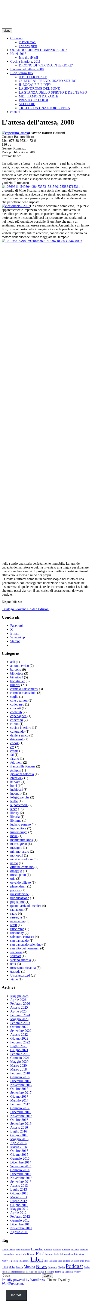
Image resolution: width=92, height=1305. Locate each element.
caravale (57, 1249)
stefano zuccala (20, 960)
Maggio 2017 (19, 1100)
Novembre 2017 (21, 1085)
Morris (19, 1267)
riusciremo (17, 929)
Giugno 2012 (19, 1205)
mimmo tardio (19, 851)
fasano (14, 758)
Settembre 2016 (20, 1123)
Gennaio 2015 (20, 1158)
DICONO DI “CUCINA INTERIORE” (46, 65)
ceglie (14, 696)
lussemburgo (18, 832)
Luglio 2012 (18, 1201)
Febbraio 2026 (20, 1003)
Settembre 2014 (20, 1166)
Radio (87, 1267)
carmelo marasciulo (23, 693)
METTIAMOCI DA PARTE (38, 96)
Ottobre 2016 (19, 1120)
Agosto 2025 (19, 1007)
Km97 (5, 1261)
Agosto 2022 (19, 1034)
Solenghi (49, 1272)
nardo (14, 863)
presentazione (19, 894)
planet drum (18, 886)
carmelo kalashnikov (24, 689)
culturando (17, 731)
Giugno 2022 (19, 1038)
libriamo (15, 820)
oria (12, 878)
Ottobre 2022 (19, 1027)
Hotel (40, 1253)
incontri (15, 793)
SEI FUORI (27, 104)
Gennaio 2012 (20, 1220)
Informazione (66, 1254)
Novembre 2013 (21, 1178)
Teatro (58, 1272)
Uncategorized (20, 975)
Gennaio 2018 (20, 1077)
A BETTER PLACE (33, 77)
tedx (13, 964)
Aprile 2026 (18, 999)
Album (5, 1249)
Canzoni (48, 1249)
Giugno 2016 (19, 1135)
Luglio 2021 (18, 1046)
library (14, 813)
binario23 (16, 677)
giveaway (16, 778)
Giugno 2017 (19, 1096)
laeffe (14, 801)
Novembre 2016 (21, 1116)
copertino (16, 720)
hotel (13, 785)
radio (13, 913)
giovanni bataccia (22, 774)
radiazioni (17, 909)
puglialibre (17, 902)
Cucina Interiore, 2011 (25, 61)
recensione (17, 921)
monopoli (16, 855)
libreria (15, 816)
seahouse (16, 952)
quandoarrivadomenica (25, 905)
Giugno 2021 (19, 1050)
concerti (15, 708)
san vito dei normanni (24, 948)
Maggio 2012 (19, 1209)
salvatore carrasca (22, 936)
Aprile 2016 (18, 1143)
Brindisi (37, 1249)
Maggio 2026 (19, 996)
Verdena (69, 1272)
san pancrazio (19, 940)
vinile (14, 979)
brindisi (15, 685)
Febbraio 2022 (20, 1042)
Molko (12, 1267)
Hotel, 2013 (18, 53)
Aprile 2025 (18, 1011)
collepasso (17, 704)
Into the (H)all (28, 57)
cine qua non (19, 700)
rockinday (17, 933)
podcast (15, 890)
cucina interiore (20, 727)
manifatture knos (21, 840)
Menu (6, 30)
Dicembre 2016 (20, 1112)
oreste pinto (18, 875)
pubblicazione (19, 898)
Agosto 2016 (19, 1127)
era (12, 747)
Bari (18, 1249)
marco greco (18, 844)
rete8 (13, 925)
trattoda (15, 971)
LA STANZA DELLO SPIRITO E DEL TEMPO (53, 92)
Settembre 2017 (20, 1092)
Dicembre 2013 (20, 1174)
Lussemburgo (77, 1261)
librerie (26, 1261)
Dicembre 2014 (20, 1162)
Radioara (6, 1272)
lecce (13, 809)
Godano (31, 1254)
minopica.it (18, 8)
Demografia (20, 1254)
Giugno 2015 (19, 1154)
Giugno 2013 (19, 1193)
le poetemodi (19, 805)
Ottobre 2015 (19, 1150)
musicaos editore (21, 859)
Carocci (66, 1249)
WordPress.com (12, 1283)
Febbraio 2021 (20, 1054)
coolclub (16, 712)
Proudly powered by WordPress (23, 1280)
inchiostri (16, 789)
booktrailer (17, 681)
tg (63, 1272)
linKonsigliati (28, 46)
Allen (12, 1249)
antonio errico (19, 665)
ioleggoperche (19, 797)
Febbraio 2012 (20, 1216)
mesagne (16, 847)
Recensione (31, 1272)
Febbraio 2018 (20, 1073)
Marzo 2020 (18, 1065)
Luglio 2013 (18, 1189)
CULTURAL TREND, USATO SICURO (48, 81)
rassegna (16, 917)
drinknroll (17, 739)
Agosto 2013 (19, 1185)
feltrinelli (16, 762)
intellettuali (79, 1254)
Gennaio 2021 (20, 1058)
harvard (15, 782)
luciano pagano (20, 824)
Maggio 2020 (19, 1061)
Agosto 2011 (19, 1232)
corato (14, 724)
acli (12, 662)
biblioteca (16, 673)
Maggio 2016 (19, 1139)
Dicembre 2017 (20, 1081)
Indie (56, 1254)
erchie (14, 751)
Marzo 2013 (18, 1197)
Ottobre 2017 (19, 1089)
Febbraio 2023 (20, 1023)
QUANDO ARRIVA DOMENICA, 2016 (38, 50)
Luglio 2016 (18, 1131)
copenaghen (18, 716)
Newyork (52, 1267)
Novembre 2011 (21, 1228)
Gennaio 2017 (20, 1108)
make (14, 836)
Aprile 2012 (18, 1212)
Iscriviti (16, 1295)
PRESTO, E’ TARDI (33, 100)
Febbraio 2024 (20, 1015)
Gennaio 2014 (20, 1170)
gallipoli (15, 770)
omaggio (16, 871)
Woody (77, 1272)
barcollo (15, 669)
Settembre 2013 (20, 1181)
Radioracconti (18, 1272)
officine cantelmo (22, 867)
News (41, 1266)
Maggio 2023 (19, 1019)
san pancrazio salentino (26, 944)
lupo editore (18, 828)
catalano (75, 1249)
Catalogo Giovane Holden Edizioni (25, 609)
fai (12, 754)
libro (46, 1261)
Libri (36, 1259)
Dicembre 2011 (20, 1224)
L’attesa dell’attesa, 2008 (27, 69)
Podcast (74, 1266)
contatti (15, 112)
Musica (29, 1267)
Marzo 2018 (18, 1069)
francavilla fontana (22, 766)
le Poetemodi (27, 42)
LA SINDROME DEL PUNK (39, 88)
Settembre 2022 (20, 1030)
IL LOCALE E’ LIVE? (35, 84)
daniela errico (19, 735)
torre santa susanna (23, 967)
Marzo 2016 (18, 1147)
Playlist (61, 1267)
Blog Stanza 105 (21, 73)
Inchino (49, 1254)
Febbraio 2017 (20, 1104)
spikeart (15, 956)
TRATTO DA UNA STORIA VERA (44, 108)
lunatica (53, 1261)
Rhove (41, 1272)
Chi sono (16, 38)
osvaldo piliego (20, 882)
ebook (14, 743)
